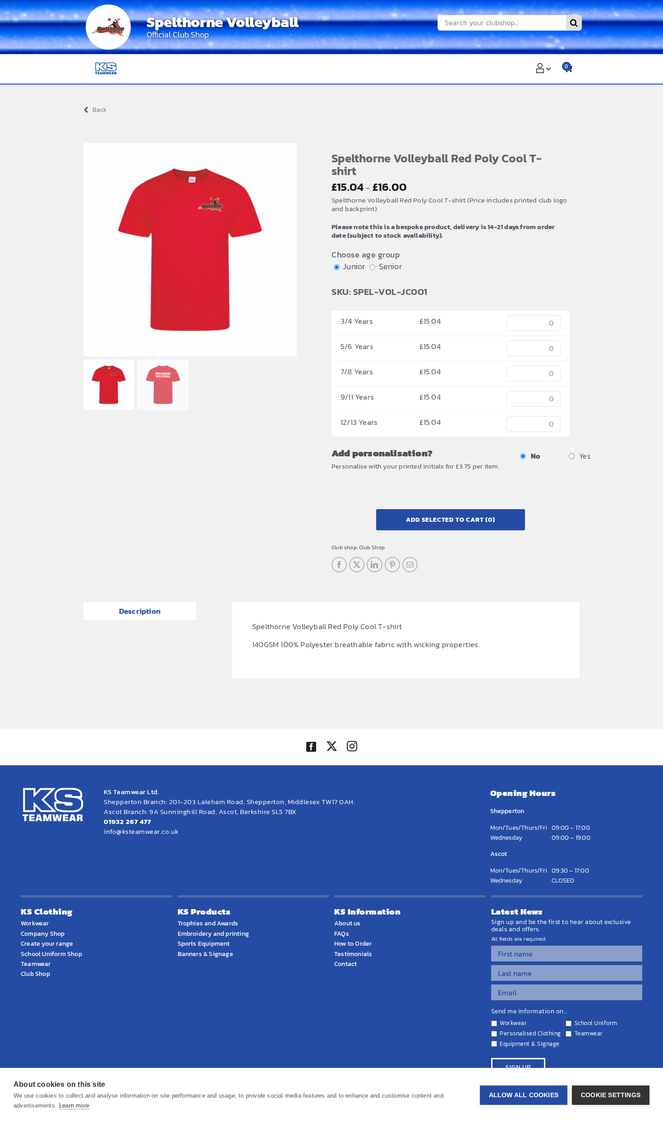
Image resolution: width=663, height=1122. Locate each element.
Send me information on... (529, 1011)
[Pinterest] (392, 564)
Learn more (74, 1105)
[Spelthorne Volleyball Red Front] (190, 249)
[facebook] (311, 747)
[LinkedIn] (374, 564)
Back (99, 110)
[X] (356, 564)
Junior (354, 266)
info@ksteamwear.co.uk (141, 831)
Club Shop (372, 547)
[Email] (410, 564)
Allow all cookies (523, 1095)
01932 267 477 (127, 821)
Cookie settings (610, 1095)
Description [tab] (140, 611)
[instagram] (352, 747)
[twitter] (331, 747)
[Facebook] (339, 564)
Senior (390, 266)
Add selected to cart (450, 519)
